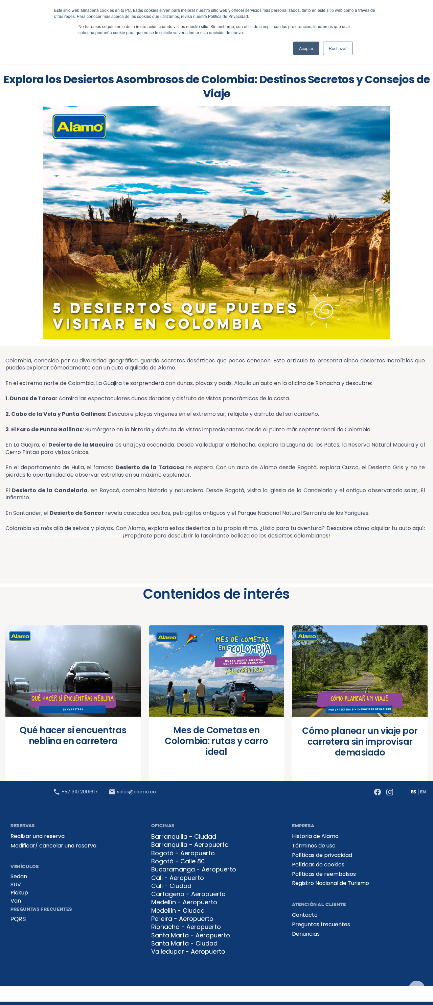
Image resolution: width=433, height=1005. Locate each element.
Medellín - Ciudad (178, 911)
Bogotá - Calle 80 (178, 861)
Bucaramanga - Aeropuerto (193, 869)
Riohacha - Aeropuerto (186, 927)
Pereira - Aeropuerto (182, 919)
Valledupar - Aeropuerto (188, 952)
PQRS (18, 919)
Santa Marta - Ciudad (184, 943)
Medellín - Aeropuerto (184, 902)
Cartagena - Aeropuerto (188, 894)
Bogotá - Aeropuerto (183, 853)
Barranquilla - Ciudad (183, 837)
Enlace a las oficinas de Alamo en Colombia (62, 536)
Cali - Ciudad (171, 886)
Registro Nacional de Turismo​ (330, 883)
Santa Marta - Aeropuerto (190, 935)
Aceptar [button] (306, 48)
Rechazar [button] (338, 48)
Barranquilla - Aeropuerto (190, 845)
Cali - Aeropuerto (177, 878)
